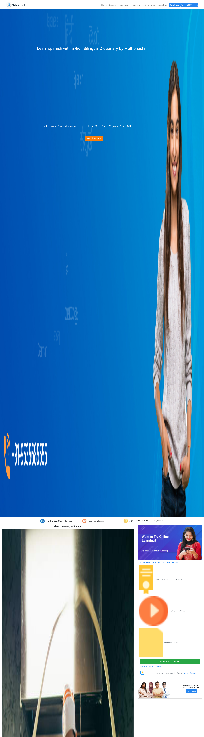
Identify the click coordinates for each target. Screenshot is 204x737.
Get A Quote (94, 138)
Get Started (191, 691)
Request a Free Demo (170, 661)
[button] (113, 5)
